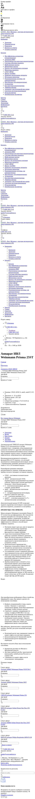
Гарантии (4, 101)
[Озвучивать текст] (2, 26)
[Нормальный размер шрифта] (2, 5)
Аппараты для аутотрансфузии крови (17, 89)
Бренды (3, 98)
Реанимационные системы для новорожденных (15, 79)
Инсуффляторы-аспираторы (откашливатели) (14, 57)
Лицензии (8, 42)
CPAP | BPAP (9, 72)
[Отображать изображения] (2, 20)
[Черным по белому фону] (1, 12)
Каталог (3, 53)
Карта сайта (5, 763)
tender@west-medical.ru (8, 118)
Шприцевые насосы (11, 66)
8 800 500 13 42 (9, 36)
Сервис (3, 99)
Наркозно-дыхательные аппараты (16, 75)
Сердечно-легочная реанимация (15, 91)
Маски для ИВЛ (10, 73)
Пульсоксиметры (10, 93)
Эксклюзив (4, 103)
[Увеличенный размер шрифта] (2, 8)
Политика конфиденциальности (11, 765)
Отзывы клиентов (11, 49)
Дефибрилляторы (10, 87)
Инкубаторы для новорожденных (16, 82)
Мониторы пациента (11, 70)
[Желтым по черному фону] (1, 14)
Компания (4, 39)
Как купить (8, 436)
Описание (8, 432)
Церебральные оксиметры (13, 94)
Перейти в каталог (7, 795)
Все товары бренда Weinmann (10, 418)
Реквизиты (8, 46)
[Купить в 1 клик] (2, 664)
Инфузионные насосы (12, 65)
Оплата (7, 438)
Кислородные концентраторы (14, 86)
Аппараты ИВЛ (10, 59)
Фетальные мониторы (12, 77)
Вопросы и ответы (11, 48)
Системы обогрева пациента (14, 63)
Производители (10, 44)
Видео (7, 434)
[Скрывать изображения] (2, 22)
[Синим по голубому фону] (1, 16)
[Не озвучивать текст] (2, 28)
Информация (5, 105)
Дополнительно (10, 441)
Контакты (4, 106)
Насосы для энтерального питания (16, 68)
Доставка (8, 439)
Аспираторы (9, 84)
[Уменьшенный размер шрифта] (2, 3)
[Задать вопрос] (1, 382)
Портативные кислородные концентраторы (19, 61)
